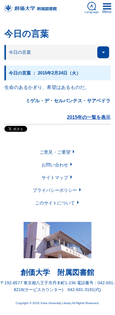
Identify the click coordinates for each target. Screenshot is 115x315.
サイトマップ (55, 177)
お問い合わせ (55, 164)
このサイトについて (55, 202)
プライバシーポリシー (55, 190)
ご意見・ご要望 (55, 152)
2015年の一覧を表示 (89, 117)
